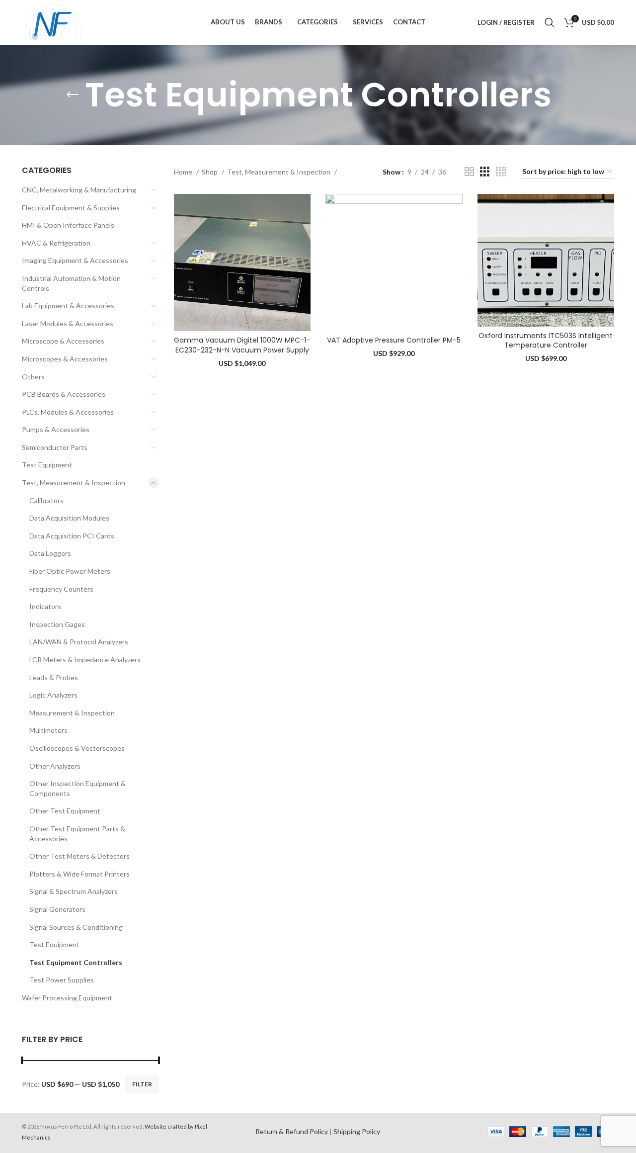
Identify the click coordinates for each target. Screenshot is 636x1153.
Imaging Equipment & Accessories (75, 260)
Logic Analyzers (53, 695)
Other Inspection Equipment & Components (77, 788)
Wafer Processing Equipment (67, 997)
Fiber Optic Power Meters (69, 571)
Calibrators (46, 500)
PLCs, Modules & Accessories (68, 412)
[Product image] (242, 262)
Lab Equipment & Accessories (68, 305)
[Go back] (72, 95)
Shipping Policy (356, 1131)
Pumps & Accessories (55, 429)
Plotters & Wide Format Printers (79, 874)
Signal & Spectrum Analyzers (73, 891)
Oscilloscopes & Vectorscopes (77, 748)
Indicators (45, 606)
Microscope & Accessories (63, 341)
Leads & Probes (53, 677)
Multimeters (48, 730)
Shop (210, 172)
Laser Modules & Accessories (67, 323)
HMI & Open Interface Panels (68, 225)
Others (33, 376)
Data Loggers (50, 553)
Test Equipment (47, 464)
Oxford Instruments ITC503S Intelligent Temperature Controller (545, 341)
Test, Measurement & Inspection (73, 482)
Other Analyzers (54, 766)
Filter (142, 1084)
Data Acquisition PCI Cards (71, 536)
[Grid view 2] (469, 172)
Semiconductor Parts (54, 447)
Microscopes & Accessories (65, 359)
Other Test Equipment (64, 810)
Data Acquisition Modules (69, 518)
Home (184, 172)
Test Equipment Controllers (75, 962)
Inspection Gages (57, 624)
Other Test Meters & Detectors (79, 856)
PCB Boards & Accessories (63, 394)
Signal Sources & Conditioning (76, 927)
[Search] (549, 22)
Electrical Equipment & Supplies (71, 207)
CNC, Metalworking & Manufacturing (79, 189)
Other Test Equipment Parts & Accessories (77, 833)
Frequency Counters (61, 589)
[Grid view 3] (484, 172)
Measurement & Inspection (72, 713)
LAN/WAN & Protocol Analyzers (78, 641)
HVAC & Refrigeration (56, 243)
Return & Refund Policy (291, 1131)
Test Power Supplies (61, 980)
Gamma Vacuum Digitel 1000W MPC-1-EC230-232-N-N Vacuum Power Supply (242, 345)
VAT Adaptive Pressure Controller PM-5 (394, 340)
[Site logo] (53, 21)
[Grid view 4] (501, 172)
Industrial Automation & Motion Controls (71, 283)
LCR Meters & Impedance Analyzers (85, 659)
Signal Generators (57, 909)
